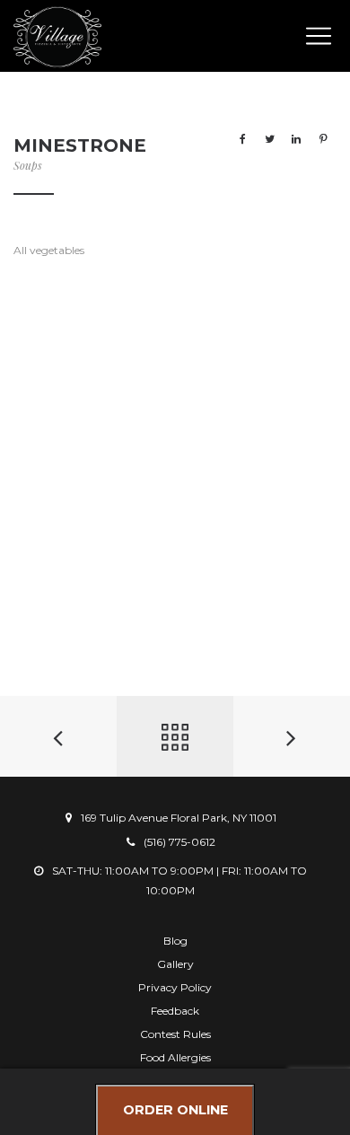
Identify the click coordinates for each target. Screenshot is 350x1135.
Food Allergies (175, 1057)
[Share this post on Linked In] (296, 139)
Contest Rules (175, 1034)
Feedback (175, 1010)
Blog (175, 940)
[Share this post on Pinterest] (323, 139)
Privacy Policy (175, 987)
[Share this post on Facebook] (242, 139)
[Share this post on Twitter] (269, 139)
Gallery (175, 964)
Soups (27, 165)
